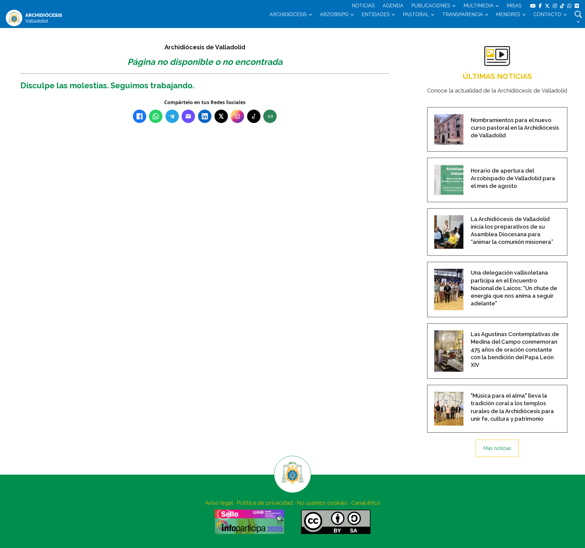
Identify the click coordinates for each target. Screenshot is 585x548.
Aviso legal (219, 503)
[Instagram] (237, 116)
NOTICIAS (363, 6)
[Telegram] (172, 116)
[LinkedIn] (204, 116)
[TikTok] (254, 116)
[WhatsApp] (155, 116)
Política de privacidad (265, 503)
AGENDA (393, 6)
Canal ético (365, 503)
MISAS (514, 6)
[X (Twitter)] (221, 116)
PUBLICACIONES (430, 6)
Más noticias (497, 448)
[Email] (188, 116)
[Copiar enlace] (270, 116)
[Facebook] (139, 116)
